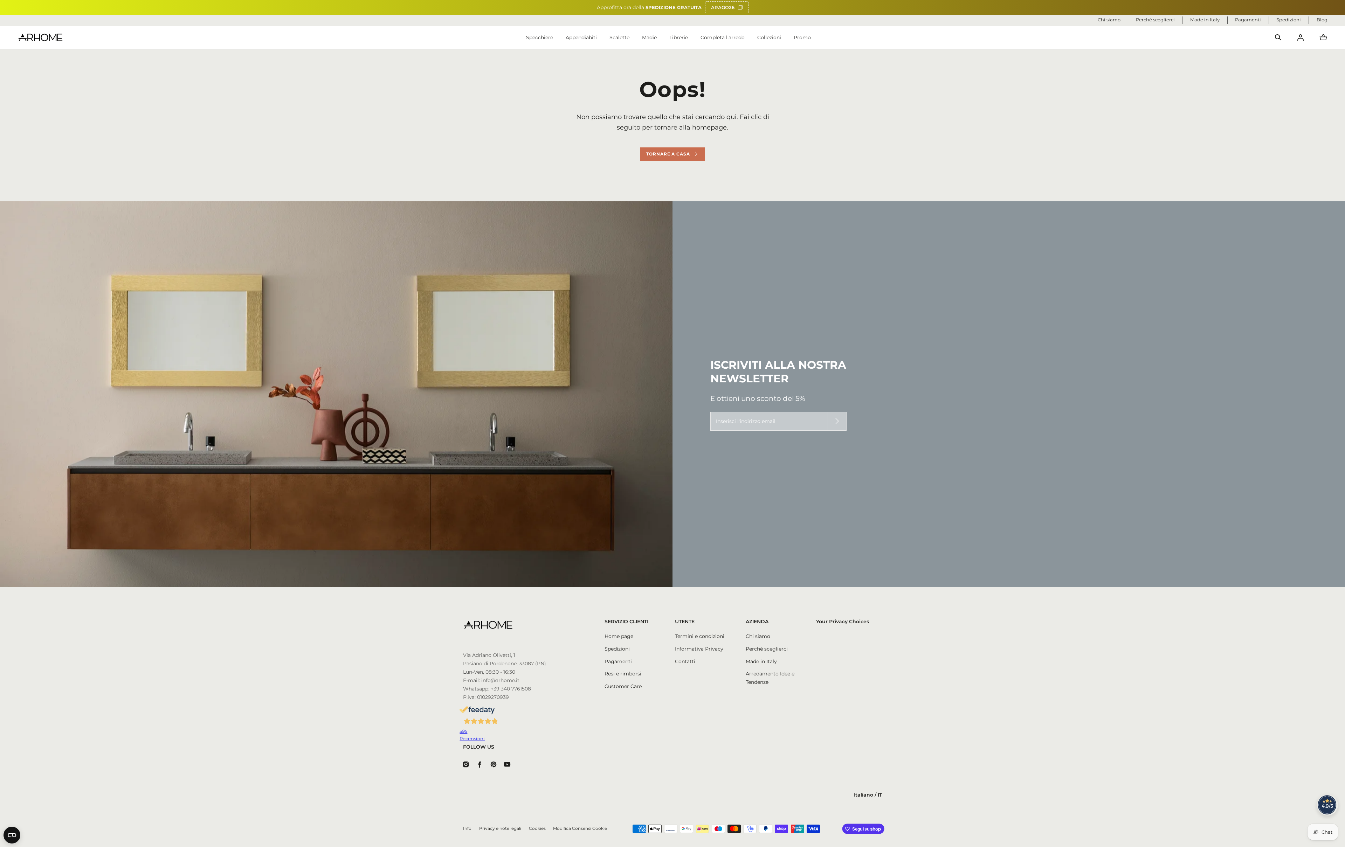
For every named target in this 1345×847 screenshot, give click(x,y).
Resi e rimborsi (623, 674)
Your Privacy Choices (842, 621)
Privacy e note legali (500, 828)
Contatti (685, 661)
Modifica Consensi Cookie (580, 828)
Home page (619, 636)
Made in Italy (761, 661)
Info (467, 828)
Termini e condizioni (699, 636)
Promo (802, 37)
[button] (1278, 37)
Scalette (619, 37)
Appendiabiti (581, 37)
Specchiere (539, 37)
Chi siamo (758, 636)
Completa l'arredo (723, 37)
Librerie (678, 37)
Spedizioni (617, 649)
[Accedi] (1300, 37)
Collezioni (769, 37)
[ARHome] (40, 37)
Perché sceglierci (767, 649)
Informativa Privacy (699, 649)
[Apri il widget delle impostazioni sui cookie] (12, 835)
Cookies (537, 828)
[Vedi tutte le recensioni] (1327, 804)
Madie (649, 37)
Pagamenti (618, 661)
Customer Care (623, 686)
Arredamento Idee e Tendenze (770, 678)
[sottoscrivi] (837, 420)
